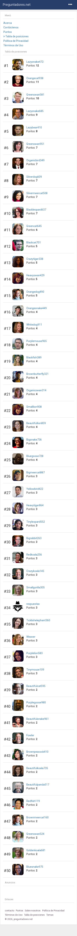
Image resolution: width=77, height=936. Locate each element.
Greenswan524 (35, 833)
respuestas (33, 603)
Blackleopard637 (36, 209)
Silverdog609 (34, 176)
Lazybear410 (34, 127)
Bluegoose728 (34, 456)
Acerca (7, 22)
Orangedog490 (35, 291)
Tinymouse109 (35, 669)
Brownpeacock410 (37, 751)
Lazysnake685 (35, 111)
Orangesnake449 (36, 308)
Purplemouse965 (36, 341)
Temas (49, 915)
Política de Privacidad (15, 40)
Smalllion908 (34, 406)
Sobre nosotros (33, 910)
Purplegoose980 (36, 702)
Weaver (30, 636)
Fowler (30, 735)
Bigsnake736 (34, 439)
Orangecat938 (34, 78)
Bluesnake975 (34, 866)
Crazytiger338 (34, 258)
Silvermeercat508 (36, 193)
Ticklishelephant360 (38, 620)
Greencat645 (34, 226)
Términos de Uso (13, 45)
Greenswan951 (35, 143)
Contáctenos (11, 27)
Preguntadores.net (16, 5)
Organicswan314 (36, 390)
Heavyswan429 (35, 275)
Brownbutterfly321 (37, 373)
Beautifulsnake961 (37, 718)
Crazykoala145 (35, 571)
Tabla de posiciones (17, 36)
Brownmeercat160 (37, 817)
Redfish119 (33, 801)
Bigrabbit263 (33, 538)
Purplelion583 (34, 653)
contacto (9, 910)
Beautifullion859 (36, 423)
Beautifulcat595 (35, 686)
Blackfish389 (33, 357)
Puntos (7, 31)
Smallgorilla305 (35, 587)
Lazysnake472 (35, 61)
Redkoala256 (34, 554)
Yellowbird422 (34, 488)
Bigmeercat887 (35, 472)
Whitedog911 (34, 324)
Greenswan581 (35, 94)
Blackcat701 (33, 242)
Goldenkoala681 (35, 850)
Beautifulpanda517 (37, 784)
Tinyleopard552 (35, 521)
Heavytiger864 (35, 505)
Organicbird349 (35, 160)
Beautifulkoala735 (37, 768)
